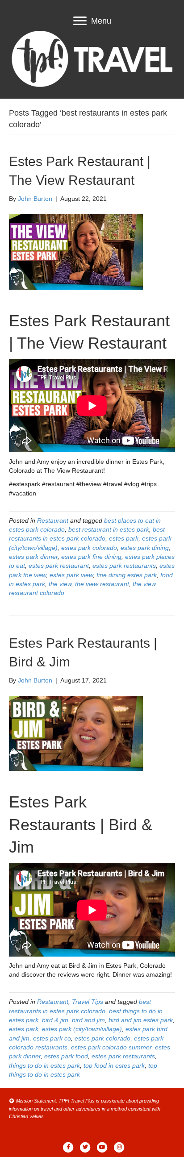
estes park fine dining (91, 556)
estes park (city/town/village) (82, 1028)
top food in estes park (114, 1065)
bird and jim (88, 1020)
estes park (123, 538)
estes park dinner (33, 556)
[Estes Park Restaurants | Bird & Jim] (76, 733)
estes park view (71, 574)
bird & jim (55, 1020)
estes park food (66, 1056)
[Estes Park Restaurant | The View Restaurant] (76, 251)
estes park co (52, 1038)
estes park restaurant (59, 565)
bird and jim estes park (141, 1020)
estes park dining (145, 547)
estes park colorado (89, 547)
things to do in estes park (44, 1065)
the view (60, 583)
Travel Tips (87, 1001)
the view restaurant (102, 583)
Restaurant (52, 520)
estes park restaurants (124, 565)
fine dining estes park (126, 574)
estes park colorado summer (111, 1047)
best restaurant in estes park (108, 529)
